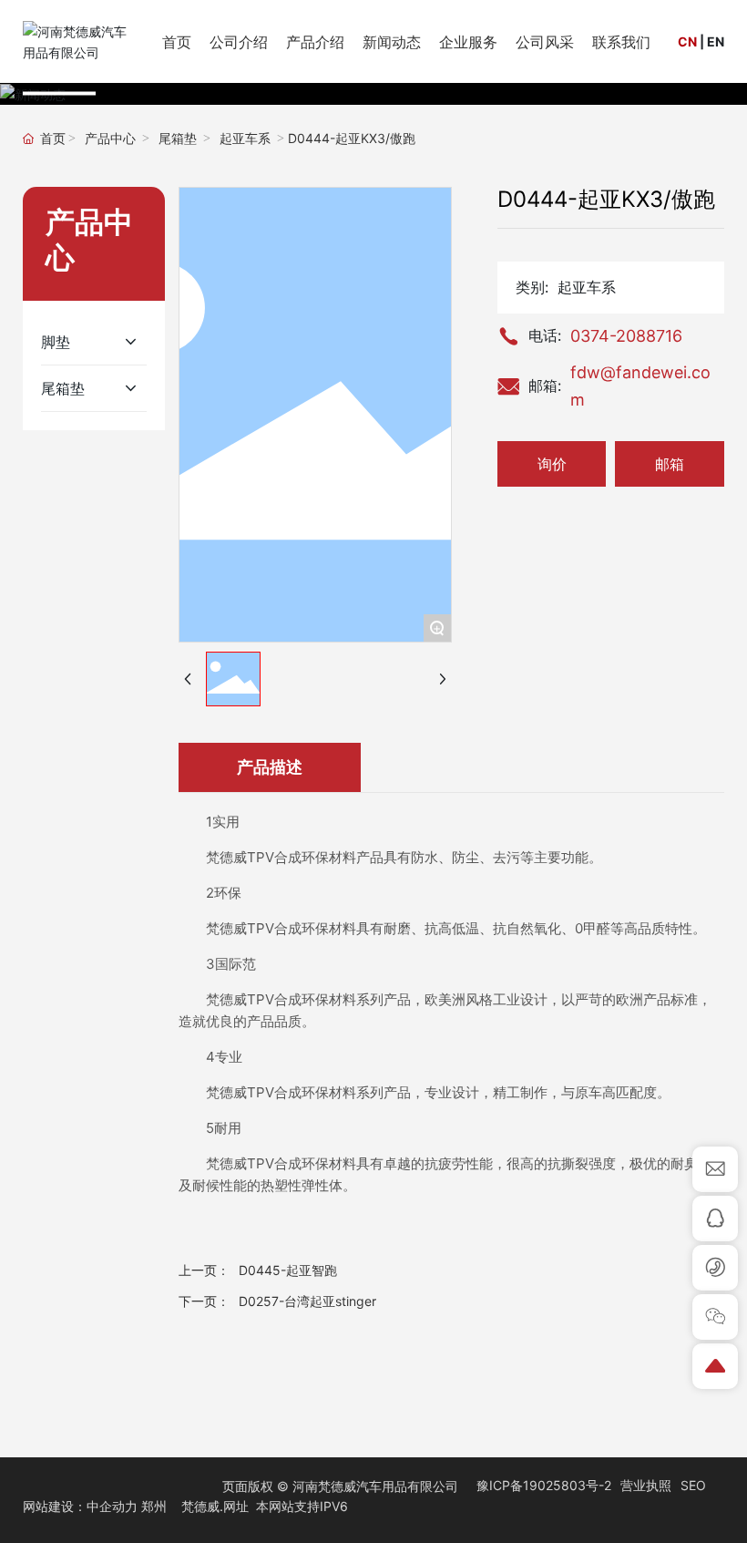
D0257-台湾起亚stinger (307, 1301)
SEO (693, 1485)
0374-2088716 (626, 335)
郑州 (154, 1506)
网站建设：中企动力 (80, 1506)
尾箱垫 (178, 139)
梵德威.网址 (215, 1506)
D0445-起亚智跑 (288, 1270)
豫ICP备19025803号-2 (543, 1485)
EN (715, 41)
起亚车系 (245, 139)
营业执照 (645, 1485)
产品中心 (110, 139)
